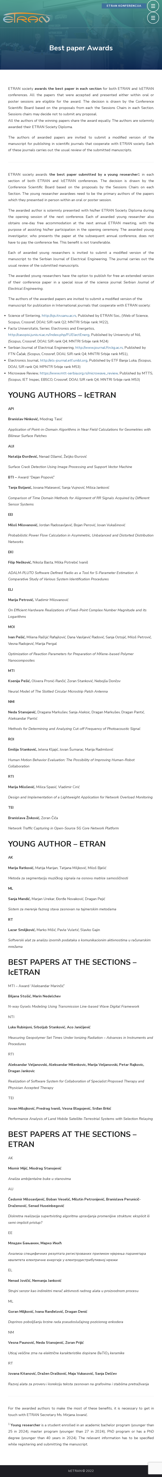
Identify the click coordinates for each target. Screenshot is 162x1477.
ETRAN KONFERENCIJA (124, 6)
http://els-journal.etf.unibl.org (64, 360)
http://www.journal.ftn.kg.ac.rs (99, 347)
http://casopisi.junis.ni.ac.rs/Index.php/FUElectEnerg (48, 334)
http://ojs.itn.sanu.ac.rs (59, 315)
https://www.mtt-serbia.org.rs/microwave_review (79, 373)
